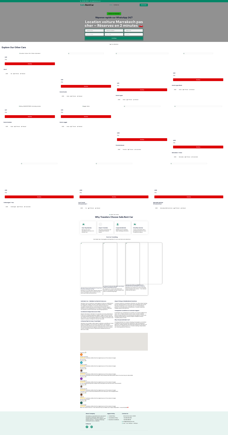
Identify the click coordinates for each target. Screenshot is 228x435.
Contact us (116, 5)
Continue (114, 38)
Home (110, 5)
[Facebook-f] (87, 427)
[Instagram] (91, 427)
